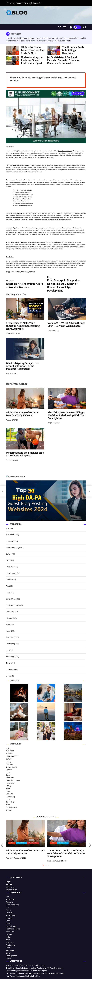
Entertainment (11, 573)
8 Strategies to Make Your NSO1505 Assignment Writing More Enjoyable (23, 326)
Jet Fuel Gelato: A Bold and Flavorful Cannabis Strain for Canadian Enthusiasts (63, 60)
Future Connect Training (65, 151)
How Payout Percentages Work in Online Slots (23, 976)
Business (9, 541)
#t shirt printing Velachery (69, 38)
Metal (8, 625)
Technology (10, 657)
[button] (2, 845)
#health (10, 38)
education (24, 272)
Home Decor (10, 612)
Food (8, 586)
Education (10, 567)
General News (11, 599)
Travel (8, 663)
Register (9, 884)
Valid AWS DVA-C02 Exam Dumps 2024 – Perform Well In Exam (66, 324)
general (32, 272)
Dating (8, 560)
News (8, 631)
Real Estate (10, 637)
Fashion (9, 580)
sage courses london (47, 232)
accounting (16, 272)
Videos (8, 676)
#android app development (24, 38)
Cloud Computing (12, 548)
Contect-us (10, 887)
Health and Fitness (13, 605)
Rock (8, 650)
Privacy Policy (11, 890)
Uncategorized (11, 669)
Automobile (10, 535)
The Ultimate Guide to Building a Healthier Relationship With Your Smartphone (67, 415)
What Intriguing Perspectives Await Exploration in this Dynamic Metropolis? (22, 366)
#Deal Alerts (30, 41)
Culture (8, 554)
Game (8, 593)
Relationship (10, 644)
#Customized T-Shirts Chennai (46, 38)
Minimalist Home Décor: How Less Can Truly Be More (32, 50)
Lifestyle (9, 618)
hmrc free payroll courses (49, 213)
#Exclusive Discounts (63, 41)
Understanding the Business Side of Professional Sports (32, 60)
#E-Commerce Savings (45, 41)
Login (8, 882)
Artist (8, 528)
